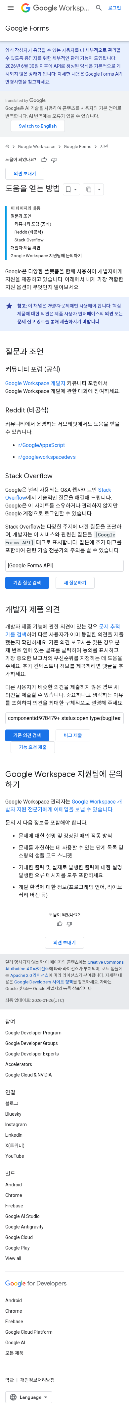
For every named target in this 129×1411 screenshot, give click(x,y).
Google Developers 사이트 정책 (43, 981)
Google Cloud (19, 1237)
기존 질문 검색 (27, 583)
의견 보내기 (25, 174)
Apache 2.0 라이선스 (29, 975)
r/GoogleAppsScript (42, 445)
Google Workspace (36, 146)
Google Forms (27, 28)
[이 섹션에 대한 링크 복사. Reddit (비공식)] (55, 411)
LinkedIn (13, 1135)
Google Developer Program (33, 1032)
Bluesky (13, 1114)
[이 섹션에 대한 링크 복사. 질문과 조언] (50, 353)
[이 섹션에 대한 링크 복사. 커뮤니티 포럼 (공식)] (66, 370)
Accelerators (18, 1064)
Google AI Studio (22, 1216)
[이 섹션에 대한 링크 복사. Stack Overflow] (59, 477)
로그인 (114, 8)
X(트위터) (14, 1145)
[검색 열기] (99, 8)
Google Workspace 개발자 (35, 383)
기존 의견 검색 (27, 735)
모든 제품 (14, 1353)
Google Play (17, 1247)
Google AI (15, 1342)
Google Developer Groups (31, 1043)
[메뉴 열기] (10, 8)
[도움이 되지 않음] (54, 160)
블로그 (11, 1103)
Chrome (13, 1195)
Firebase (14, 1205)
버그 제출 (73, 735)
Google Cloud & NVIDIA (28, 1074)
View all (13, 1258)
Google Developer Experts (32, 1053)
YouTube (14, 1156)
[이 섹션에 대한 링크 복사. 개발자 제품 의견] (66, 610)
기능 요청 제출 (33, 747)
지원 (104, 146)
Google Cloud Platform (29, 1332)
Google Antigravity (24, 1226)
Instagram (16, 1124)
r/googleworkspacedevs (47, 457)
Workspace (74, 8)
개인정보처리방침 (37, 1380)
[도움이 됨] (44, 160)
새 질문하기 (75, 583)
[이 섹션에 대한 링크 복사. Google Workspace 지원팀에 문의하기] (26, 785)
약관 (9, 1380)
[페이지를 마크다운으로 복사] (89, 189)
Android (13, 1184)
